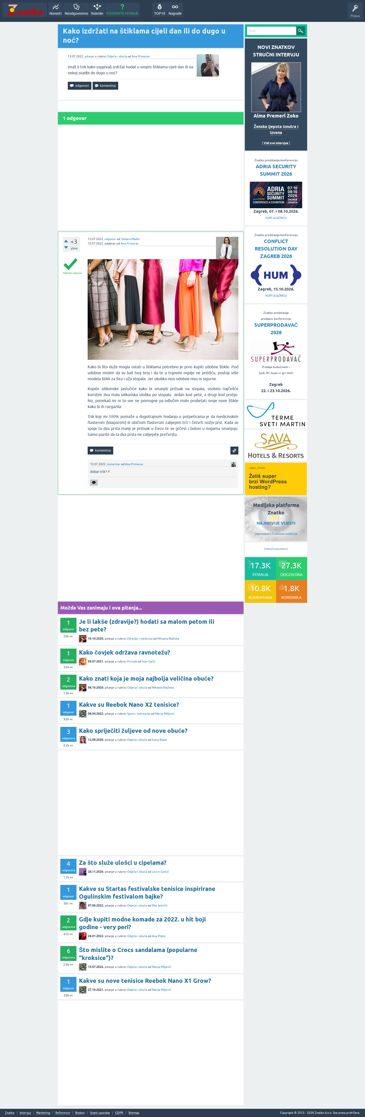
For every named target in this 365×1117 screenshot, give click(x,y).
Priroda (132, 661)
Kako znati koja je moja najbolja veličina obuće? (146, 678)
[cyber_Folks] (276, 493)
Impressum (262, 534)
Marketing (43, 1113)
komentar (113, 464)
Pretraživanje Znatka (276, 549)
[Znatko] (24, 9)
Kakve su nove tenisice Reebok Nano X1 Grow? (145, 980)
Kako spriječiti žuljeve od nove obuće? (133, 730)
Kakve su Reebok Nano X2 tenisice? (129, 704)
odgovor (110, 239)
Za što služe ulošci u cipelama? (122, 862)
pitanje (89, 56)
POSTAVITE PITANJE (122, 13)
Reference (62, 1113)
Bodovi (80, 1113)
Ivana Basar (159, 740)
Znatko (9, 1113)
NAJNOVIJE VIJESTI (276, 523)
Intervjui (25, 1113)
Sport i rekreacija (138, 713)
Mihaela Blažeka (168, 638)
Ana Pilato (159, 936)
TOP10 (159, 13)
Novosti (55, 13)
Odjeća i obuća (117, 56)
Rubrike (97, 13)
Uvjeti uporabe (100, 1113)
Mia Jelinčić (160, 905)
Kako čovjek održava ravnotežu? (124, 652)
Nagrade (175, 13)
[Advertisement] (150, 178)
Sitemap (133, 1113)
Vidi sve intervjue (276, 143)
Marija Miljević (164, 713)
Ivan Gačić (148, 661)
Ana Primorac (141, 56)
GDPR (119, 1113)
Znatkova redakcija (284, 534)
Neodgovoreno (76, 13)
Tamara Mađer (130, 239)
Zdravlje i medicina (139, 638)
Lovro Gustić (160, 871)
